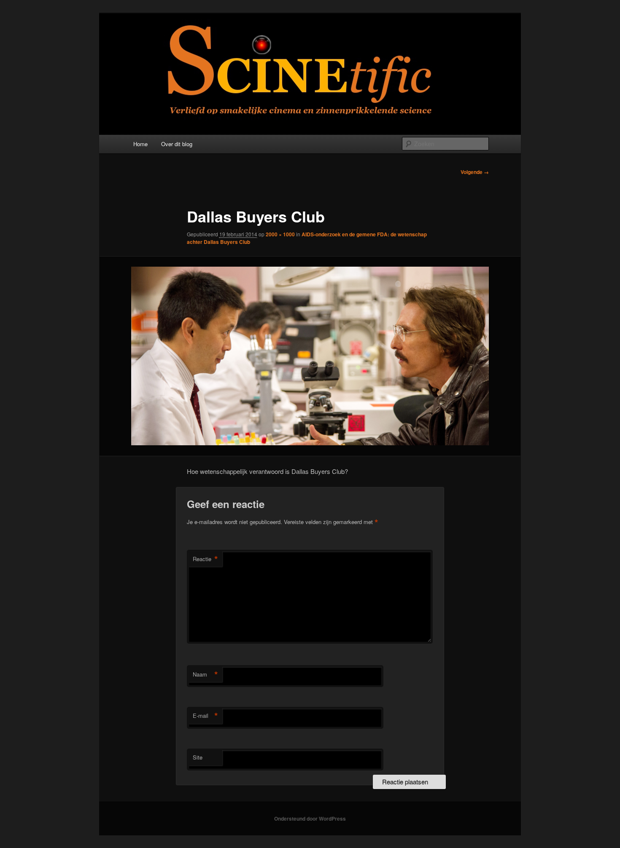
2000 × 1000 (280, 234)
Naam (205, 674)
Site (197, 757)
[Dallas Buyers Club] (310, 356)
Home (140, 144)
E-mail (205, 715)
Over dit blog (176, 144)
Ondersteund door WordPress (310, 818)
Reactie (205, 559)
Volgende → (475, 172)
